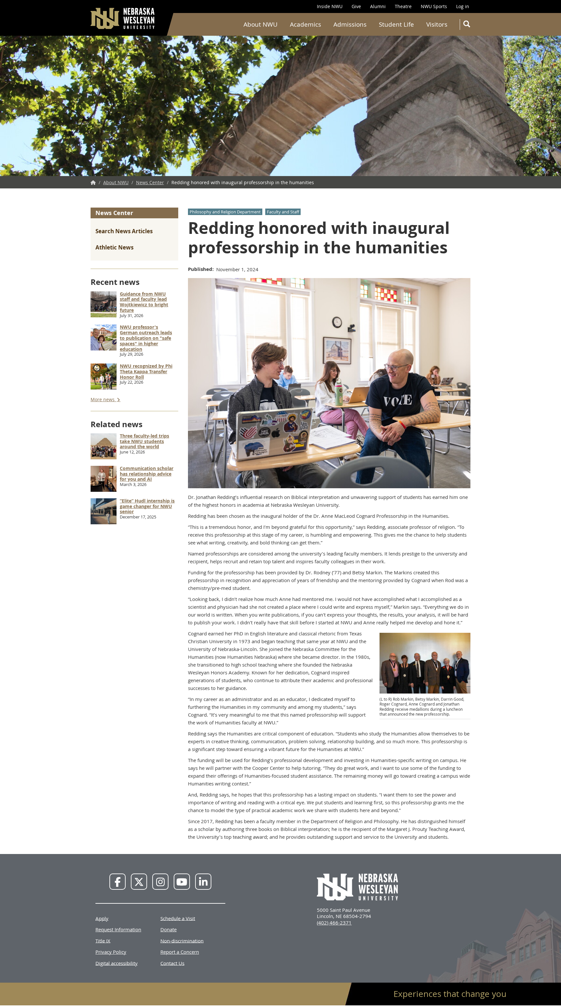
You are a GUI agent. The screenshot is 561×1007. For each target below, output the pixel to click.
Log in (462, 6)
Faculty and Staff (283, 212)
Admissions (350, 24)
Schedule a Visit (177, 918)
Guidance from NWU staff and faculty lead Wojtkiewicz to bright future (144, 302)
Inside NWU (330, 6)
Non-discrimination (182, 940)
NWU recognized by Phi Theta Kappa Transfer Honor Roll (146, 371)
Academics (305, 24)
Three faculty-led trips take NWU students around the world (144, 441)
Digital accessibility (116, 963)
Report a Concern (179, 952)
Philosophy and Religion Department (225, 212)
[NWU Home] (93, 182)
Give (356, 6)
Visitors (436, 24)
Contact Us (172, 963)
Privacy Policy (110, 952)
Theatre (403, 6)
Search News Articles (124, 231)
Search (466, 24)
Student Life (396, 24)
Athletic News (114, 247)
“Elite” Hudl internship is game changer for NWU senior (147, 506)
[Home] (123, 18)
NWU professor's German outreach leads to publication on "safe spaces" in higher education (146, 338)
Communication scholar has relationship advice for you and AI (146, 473)
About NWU (260, 24)
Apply (101, 918)
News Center (150, 182)
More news (103, 399)
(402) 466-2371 (334, 922)
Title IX (102, 940)
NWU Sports (434, 6)
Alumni (378, 6)
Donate (168, 929)
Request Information (118, 929)
